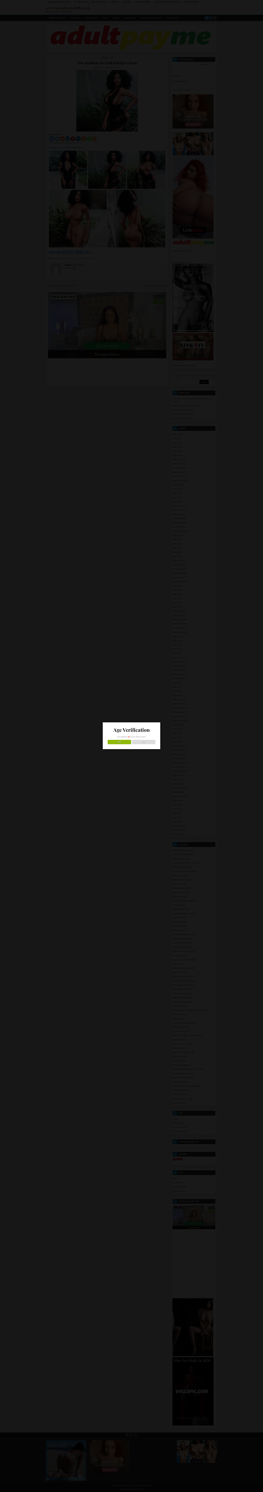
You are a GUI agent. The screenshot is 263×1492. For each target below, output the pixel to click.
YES (119, 742)
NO (143, 742)
